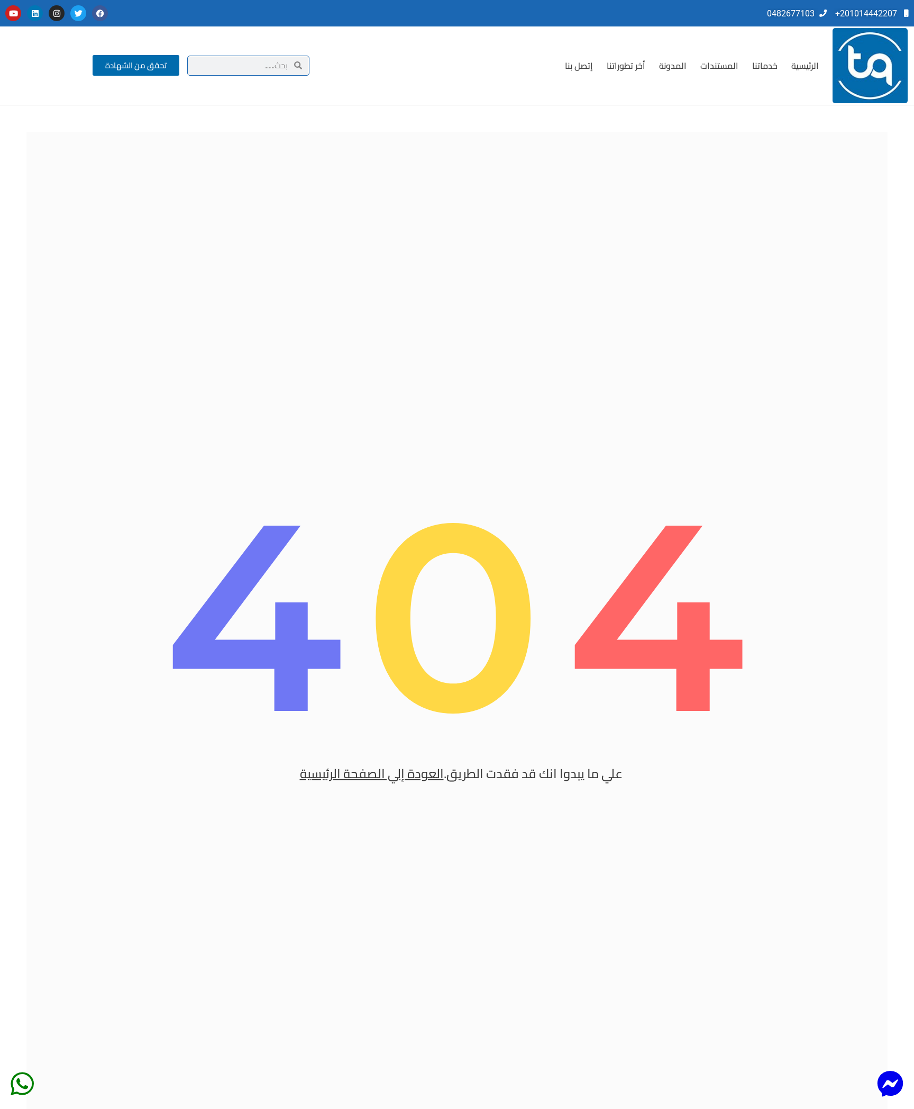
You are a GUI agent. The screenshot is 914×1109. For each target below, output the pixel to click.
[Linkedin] (35, 13)
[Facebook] (100, 13)
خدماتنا (765, 66)
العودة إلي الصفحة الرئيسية (372, 774)
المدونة (673, 66)
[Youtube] (13, 13)
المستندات (719, 66)
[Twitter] (78, 13)
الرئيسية (805, 66)
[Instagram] (57, 13)
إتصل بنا (579, 66)
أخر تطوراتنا (626, 66)
